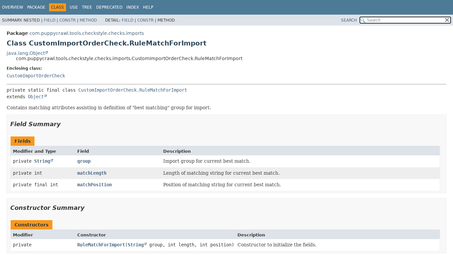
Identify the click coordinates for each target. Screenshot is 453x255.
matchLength (91, 173)
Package (36, 7)
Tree (87, 7)
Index (132, 7)
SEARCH (349, 20)
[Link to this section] (65, 124)
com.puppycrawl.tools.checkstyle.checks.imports (87, 33)
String (42, 161)
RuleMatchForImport (101, 244)
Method (88, 20)
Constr (67, 20)
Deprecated (109, 7)
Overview (12, 7)
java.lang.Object (26, 53)
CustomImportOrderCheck (36, 75)
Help (148, 7)
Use (74, 7)
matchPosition (94, 184)
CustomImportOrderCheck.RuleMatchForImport (132, 90)
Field (49, 20)
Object (36, 96)
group (84, 161)
